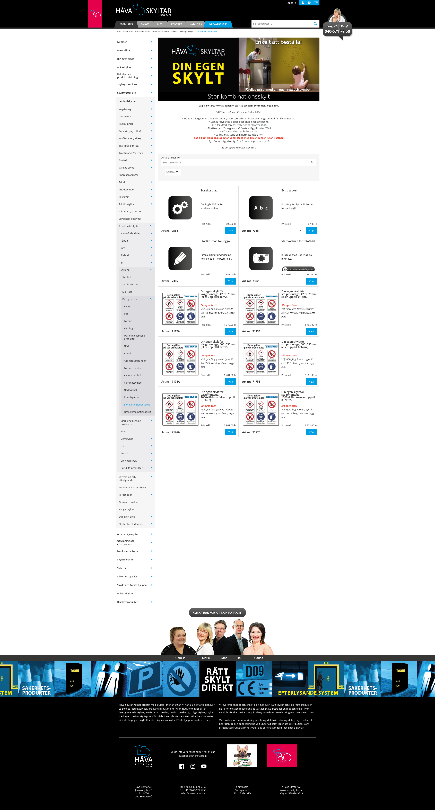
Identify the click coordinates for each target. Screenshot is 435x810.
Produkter (126, 24)
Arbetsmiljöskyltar (160, 31)
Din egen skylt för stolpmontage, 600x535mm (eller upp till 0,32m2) (299, 344)
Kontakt (176, 24)
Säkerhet (122, 568)
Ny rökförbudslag (130, 233)
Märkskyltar (124, 67)
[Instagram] (192, 768)
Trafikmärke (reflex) (130, 138)
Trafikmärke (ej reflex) (131, 153)
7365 (268, 128)
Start (119, 31)
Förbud (125, 255)
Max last (127, 291)
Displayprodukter (127, 602)
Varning (174, 31)
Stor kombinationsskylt (137, 404)
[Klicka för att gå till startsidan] (95, 14)
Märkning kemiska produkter (134, 337)
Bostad (123, 160)
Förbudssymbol (133, 368)
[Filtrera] (312, 162)
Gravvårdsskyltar (128, 502)
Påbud (124, 240)
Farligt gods (125, 494)
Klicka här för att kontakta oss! (217, 612)
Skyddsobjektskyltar (130, 218)
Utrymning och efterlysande (127, 478)
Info (123, 248)
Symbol (126, 277)
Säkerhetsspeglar (127, 576)
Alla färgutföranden (135, 360)
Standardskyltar (142, 31)
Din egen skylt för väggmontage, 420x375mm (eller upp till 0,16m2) (218, 294)
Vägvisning (125, 109)
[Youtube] (204, 768)
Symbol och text (131, 284)
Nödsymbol (130, 390)
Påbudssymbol (132, 375)
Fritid (122, 182)
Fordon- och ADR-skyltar (132, 487)
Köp (231, 230)
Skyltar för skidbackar (131, 524)
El (122, 262)
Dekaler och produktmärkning (127, 76)
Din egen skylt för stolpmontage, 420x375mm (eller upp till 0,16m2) (299, 294)
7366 (263, 125)
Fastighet (124, 196)
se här (254, 131)
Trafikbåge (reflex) (129, 145)
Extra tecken (289, 190)
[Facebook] (181, 768)
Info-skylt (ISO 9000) (130, 211)
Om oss (145, 24)
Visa (230, 281)
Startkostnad (209, 190)
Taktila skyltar (126, 204)
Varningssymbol (133, 382)
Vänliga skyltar (127, 167)
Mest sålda (123, 50)
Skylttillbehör (125, 559)
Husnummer (126, 123)
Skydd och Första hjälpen (132, 585)
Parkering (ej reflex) (130, 131)
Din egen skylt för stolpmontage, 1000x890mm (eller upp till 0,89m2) (298, 396)
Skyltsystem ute (126, 92)
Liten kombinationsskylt (137, 411)
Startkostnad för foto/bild (298, 241)
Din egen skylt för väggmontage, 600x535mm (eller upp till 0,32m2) (218, 344)
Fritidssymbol (126, 189)
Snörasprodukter (128, 175)
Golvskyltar (127, 438)
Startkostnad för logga (215, 241)
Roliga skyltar (126, 509)
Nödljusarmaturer (127, 551)
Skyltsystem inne (127, 84)
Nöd (126, 346)
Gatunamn (125, 116)
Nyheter (122, 41)
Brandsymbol (131, 397)
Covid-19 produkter (132, 468)
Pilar (123, 431)
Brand (127, 353)
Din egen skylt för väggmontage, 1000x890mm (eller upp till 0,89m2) (218, 396)
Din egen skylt (187, 31)
